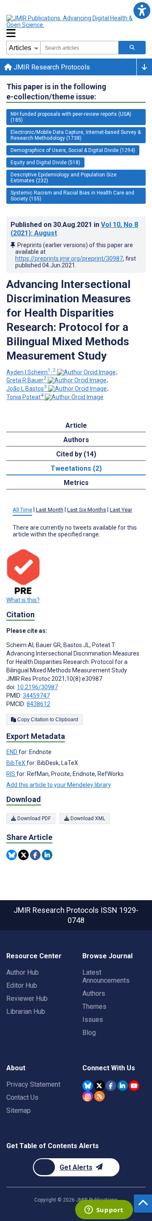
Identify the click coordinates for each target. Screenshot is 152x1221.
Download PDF (33, 818)
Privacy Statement (33, 1084)
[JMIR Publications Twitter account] (99, 1085)
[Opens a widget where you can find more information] (104, 1210)
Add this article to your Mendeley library (58, 784)
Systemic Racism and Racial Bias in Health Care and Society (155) (72, 196)
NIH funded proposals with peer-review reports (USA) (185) (71, 117)
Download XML (87, 818)
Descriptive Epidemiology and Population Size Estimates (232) (64, 178)
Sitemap (18, 1110)
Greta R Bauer (26, 380)
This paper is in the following (56, 91)
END (12, 752)
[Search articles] (132, 47)
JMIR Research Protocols (51, 67)
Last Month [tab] (49, 510)
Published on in (74, 229)
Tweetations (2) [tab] (76, 468)
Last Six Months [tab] (86, 510)
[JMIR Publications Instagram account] (87, 1096)
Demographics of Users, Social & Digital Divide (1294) (73, 150)
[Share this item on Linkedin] (47, 855)
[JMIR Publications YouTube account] (134, 1085)
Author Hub (22, 972)
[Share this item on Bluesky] (11, 855)
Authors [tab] (76, 440)
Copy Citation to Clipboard (47, 719)
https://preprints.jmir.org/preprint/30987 (69, 258)
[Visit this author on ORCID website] (86, 372)
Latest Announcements (106, 976)
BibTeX (16, 763)
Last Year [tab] (121, 510)
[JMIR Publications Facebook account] (111, 1085)
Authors (93, 993)
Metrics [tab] (76, 483)
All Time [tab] (22, 510)
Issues (92, 1020)
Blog (89, 1033)
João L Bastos (26, 388)
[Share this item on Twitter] (23, 855)
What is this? (23, 600)
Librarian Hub (25, 1012)
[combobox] (79, 47)
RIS (11, 773)
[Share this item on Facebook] (35, 855)
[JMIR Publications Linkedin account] (122, 1085)
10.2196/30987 (37, 687)
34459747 (36, 695)
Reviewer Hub (27, 998)
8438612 (38, 704)
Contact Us (22, 1097)
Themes (94, 1006)
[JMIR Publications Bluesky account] (87, 1085)
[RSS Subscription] (99, 1096)
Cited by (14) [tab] (76, 454)
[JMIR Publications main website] (76, 21)
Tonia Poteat (24, 397)
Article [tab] (76, 425)
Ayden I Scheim (31, 372)
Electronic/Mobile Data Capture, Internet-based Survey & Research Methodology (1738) (76, 135)
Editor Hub (21, 985)
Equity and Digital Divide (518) (45, 162)
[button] (141, 10)
